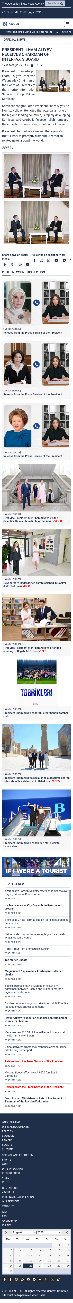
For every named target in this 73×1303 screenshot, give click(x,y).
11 (20, 1255)
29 (58, 1265)
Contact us (9, 1188)
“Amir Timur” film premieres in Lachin (27, 948)
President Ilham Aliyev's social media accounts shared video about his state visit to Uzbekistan (36, 779)
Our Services (10, 1201)
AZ (3, 12)
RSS (4, 1216)
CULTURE (7, 1149)
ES (24, 12)
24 (11, 1265)
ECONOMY (8, 1135)
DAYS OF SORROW (12, 1168)
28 (49, 1265)
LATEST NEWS (16, 884)
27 (40, 1265)
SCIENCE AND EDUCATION (17, 1155)
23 (68, 1260)
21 (49, 1260)
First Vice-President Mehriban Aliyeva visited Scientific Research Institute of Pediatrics (32, 519)
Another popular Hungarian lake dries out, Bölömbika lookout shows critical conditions (36, 1005)
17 (11, 1260)
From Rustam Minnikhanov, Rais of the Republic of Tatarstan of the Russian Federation (35, 1100)
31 (11, 1271)
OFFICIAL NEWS (15, 39)
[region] (38, 999)
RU (8, 12)
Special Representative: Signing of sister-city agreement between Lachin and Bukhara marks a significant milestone (34, 989)
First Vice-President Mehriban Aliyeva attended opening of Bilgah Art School (32, 649)
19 (30, 1260)
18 (20, 1260)
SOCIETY (7, 1144)
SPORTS (6, 1159)
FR (21, 12)
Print (28, 65)
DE (16, 12)
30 (68, 1265)
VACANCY (8, 1206)
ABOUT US (8, 1192)
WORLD (6, 1164)
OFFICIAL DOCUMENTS (15, 1126)
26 (30, 1265)
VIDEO (5, 1177)
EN (12, 12)
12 (30, 1255)
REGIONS (7, 1140)
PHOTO (6, 1182)
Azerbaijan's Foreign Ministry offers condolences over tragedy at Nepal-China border (36, 892)
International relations (18, 1197)
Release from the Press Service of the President (32, 332)
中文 (38, 12)
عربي (31, 12)
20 (40, 1260)
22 (58, 1260)
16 (68, 1255)
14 (49, 1255)
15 (58, 1255)
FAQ (4, 1211)
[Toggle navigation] (66, 24)
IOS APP (6, 1225)
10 (11, 1255)
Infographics (11, 1173)
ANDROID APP (10, 1220)
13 (40, 1255)
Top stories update (16, 960)
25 (20, 1265)
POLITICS (7, 1131)
